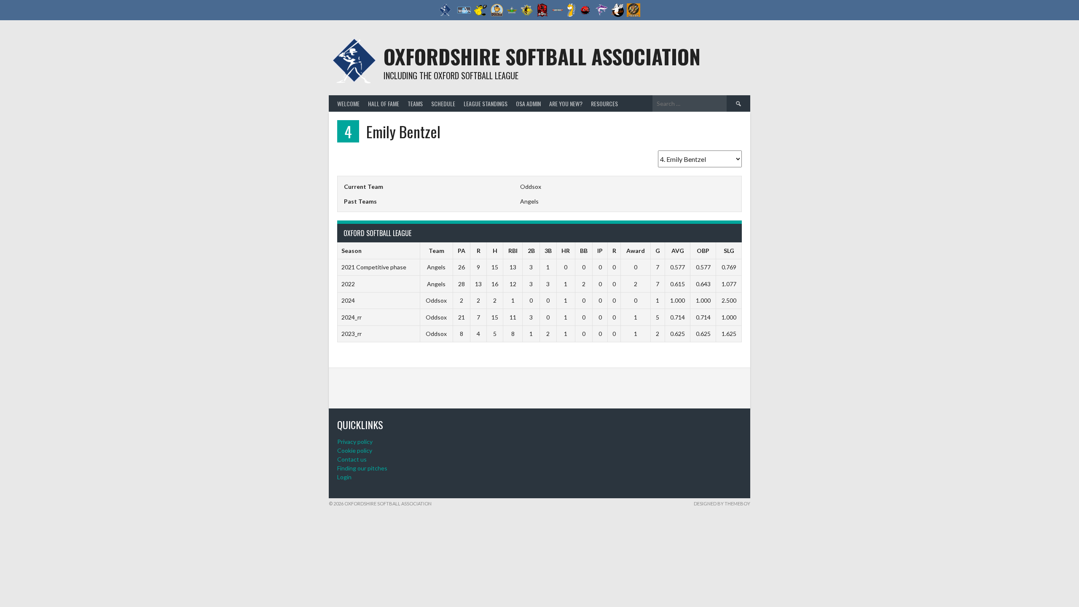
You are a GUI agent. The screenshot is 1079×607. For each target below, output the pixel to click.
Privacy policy (355, 441)
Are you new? (565, 103)
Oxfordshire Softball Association (542, 56)
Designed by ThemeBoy (722, 503)
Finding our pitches (362, 468)
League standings (485, 103)
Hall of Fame (383, 103)
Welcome (348, 103)
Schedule (443, 103)
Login (344, 477)
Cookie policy (354, 450)
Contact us (352, 459)
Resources (604, 103)
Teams (415, 103)
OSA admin (528, 103)
